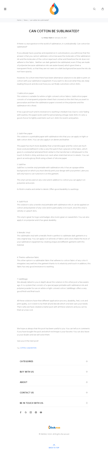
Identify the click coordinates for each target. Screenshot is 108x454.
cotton (23, 348)
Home (19, 20)
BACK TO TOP (54, 447)
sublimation (31, 348)
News (26, 20)
